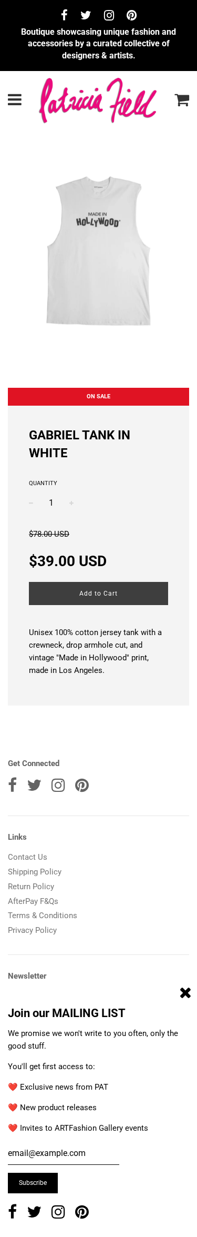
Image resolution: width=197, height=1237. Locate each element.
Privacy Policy (32, 930)
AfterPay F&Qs (33, 901)
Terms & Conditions (42, 915)
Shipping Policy (34, 872)
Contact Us (27, 857)
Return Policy (31, 886)
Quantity (43, 483)
